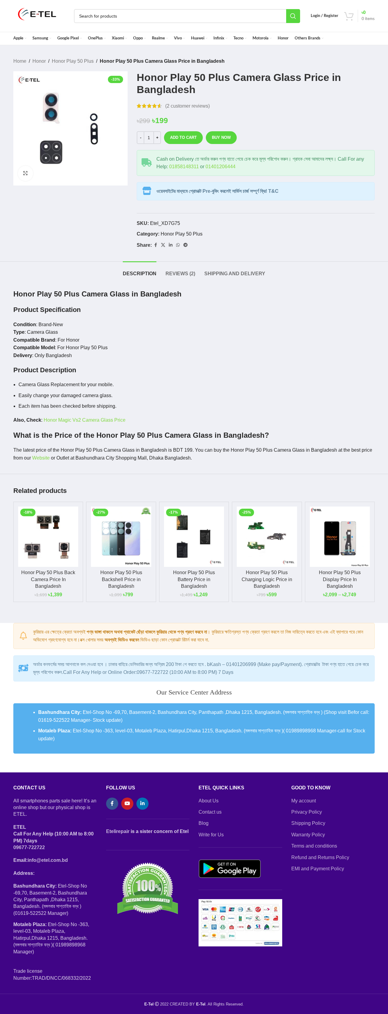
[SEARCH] (293, 16)
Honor (39, 61)
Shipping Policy (308, 823)
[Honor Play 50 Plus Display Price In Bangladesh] (340, 537)
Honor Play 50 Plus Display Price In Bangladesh (340, 579)
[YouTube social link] (127, 804)
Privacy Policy (306, 812)
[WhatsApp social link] (178, 245)
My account (303, 800)
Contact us (210, 812)
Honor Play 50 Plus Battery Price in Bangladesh (194, 579)
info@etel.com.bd (48, 860)
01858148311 (184, 166)
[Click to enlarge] (25, 173)
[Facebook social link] (155, 245)
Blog (204, 823)
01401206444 (221, 166)
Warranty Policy (308, 834)
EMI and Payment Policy (317, 868)
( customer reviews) (187, 106)
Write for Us (211, 834)
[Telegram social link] (185, 245)
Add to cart (183, 137)
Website (41, 457)
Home (19, 61)
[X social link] (163, 245)
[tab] (139, 270)
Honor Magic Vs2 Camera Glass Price (84, 420)
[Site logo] (37, 15)
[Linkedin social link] (170, 245)
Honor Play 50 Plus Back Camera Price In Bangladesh (48, 579)
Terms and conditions (314, 845)
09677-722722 (29, 847)
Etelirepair (117, 831)
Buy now (221, 137)
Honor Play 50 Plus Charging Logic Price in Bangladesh (267, 579)
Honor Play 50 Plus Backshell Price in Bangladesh (121, 579)
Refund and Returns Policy (320, 857)
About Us (209, 800)
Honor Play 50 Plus (73, 61)
